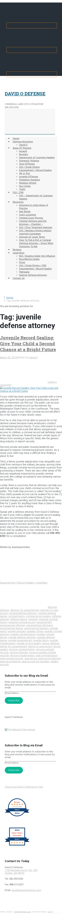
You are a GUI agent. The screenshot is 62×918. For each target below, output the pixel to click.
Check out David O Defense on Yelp (24, 786)
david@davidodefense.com (26, 890)
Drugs (22, 262)
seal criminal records (11, 658)
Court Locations (27, 214)
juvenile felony (41, 640)
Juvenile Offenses (28, 176)
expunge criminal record (21, 622)
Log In (50, 912)
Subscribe (13, 700)
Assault (23, 151)
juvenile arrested (17, 631)
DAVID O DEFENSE (25, 94)
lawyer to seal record (40, 646)
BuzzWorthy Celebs (29, 259)
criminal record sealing (38, 616)
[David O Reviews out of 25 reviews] (17, 816)
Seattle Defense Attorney (33, 274)
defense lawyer (18, 619)
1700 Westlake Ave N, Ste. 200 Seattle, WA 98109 (21, 871)
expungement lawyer (11, 628)
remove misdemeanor (22, 655)
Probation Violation (29, 179)
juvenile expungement (20, 640)
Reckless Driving (27, 182)
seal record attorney (49, 658)
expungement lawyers (36, 628)
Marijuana (24, 271)
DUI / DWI (18, 192)
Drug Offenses (27, 163)
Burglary (23, 154)
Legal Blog (18, 252)
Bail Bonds (25, 211)
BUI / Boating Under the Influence (37, 255)
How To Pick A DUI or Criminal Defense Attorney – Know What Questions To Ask (36, 243)
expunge (33, 619)
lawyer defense (50, 643)
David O (23, 144)
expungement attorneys (39, 625)
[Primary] (30, 121)
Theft (22, 189)
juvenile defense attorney (22, 637)
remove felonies (19, 652)
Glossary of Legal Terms (32, 236)
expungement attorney (12, 625)
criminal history (16, 616)
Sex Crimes (25, 186)
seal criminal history (47, 655)
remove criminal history (22, 649)
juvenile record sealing (29, 643)
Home (16, 138)
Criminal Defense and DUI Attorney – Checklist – (33, 222)
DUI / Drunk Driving (29, 166)
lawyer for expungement (13, 646)
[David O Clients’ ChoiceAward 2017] (17, 845)
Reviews (17, 249)
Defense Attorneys (23, 141)
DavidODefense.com (22, 912)
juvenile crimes (35, 631)
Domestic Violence (29, 160)
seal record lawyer (10, 661)
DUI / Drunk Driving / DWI (32, 265)
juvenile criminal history (23, 634)
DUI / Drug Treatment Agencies (35, 227)
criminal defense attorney (23, 613)
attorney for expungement (24, 610)
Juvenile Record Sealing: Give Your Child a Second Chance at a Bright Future (28, 343)
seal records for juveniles (35, 661)
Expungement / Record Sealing (35, 170)
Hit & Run (24, 173)
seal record (30, 658)
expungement (44, 622)
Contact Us (19, 278)
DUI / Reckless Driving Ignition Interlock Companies (35, 232)
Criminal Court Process (31, 217)
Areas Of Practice (22, 147)
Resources (18, 201)
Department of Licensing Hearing (37, 157)
